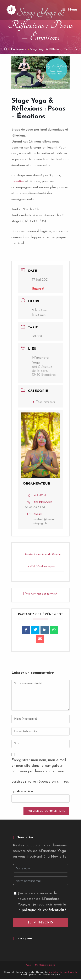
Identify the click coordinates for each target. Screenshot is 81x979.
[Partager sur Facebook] (26, 630)
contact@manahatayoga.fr (44, 521)
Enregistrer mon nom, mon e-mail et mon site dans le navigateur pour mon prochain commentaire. (38, 765)
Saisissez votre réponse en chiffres (40, 782)
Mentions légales (45, 965)
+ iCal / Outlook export (41, 566)
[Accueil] (5, 49)
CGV (29, 965)
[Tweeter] (35, 630)
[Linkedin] (44, 630)
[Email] (40, 639)
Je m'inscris (40, 922)
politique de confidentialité (44, 910)
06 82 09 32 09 (35, 507)
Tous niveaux (45, 402)
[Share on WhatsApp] (54, 630)
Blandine (17, 181)
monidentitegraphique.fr (63, 972)
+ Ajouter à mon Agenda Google (41, 554)
